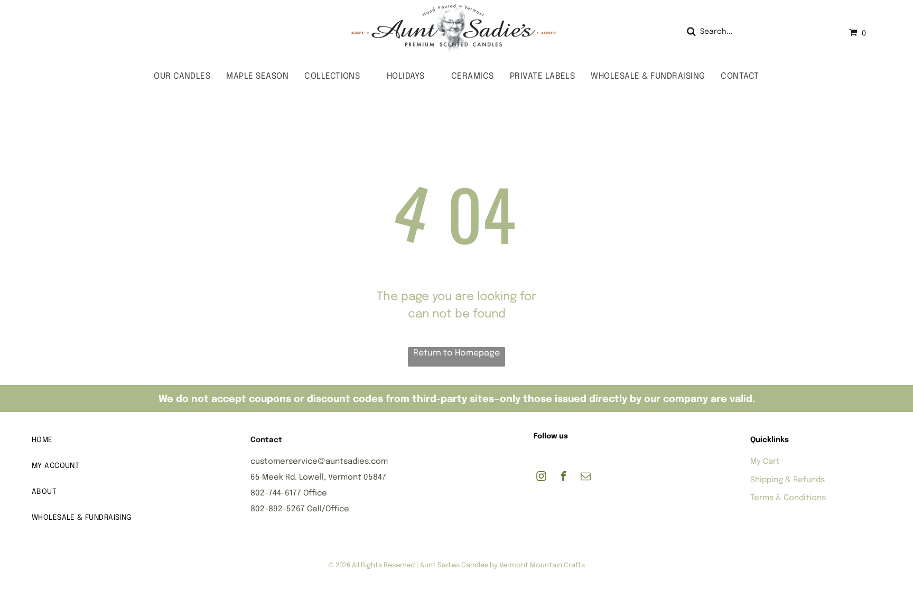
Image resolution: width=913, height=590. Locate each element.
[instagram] (541, 477)
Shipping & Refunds (787, 480)
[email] (585, 477)
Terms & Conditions (788, 498)
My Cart (765, 461)
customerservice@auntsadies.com (319, 461)
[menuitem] (182, 76)
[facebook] (563, 477)
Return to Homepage (456, 353)
